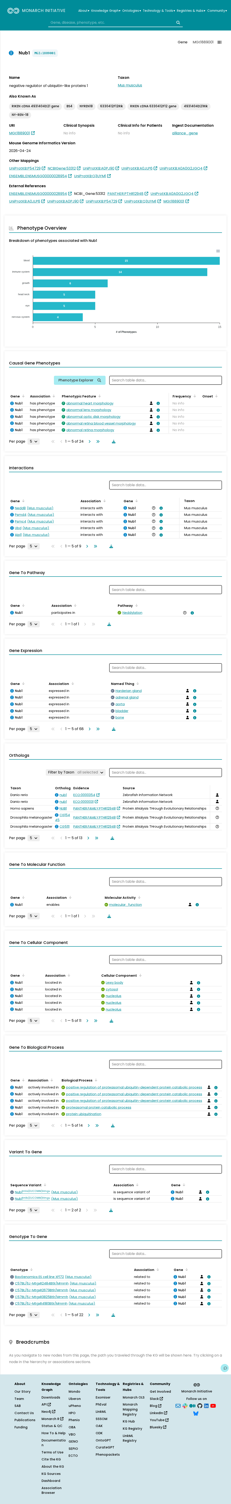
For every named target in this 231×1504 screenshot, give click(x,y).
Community (217, 11)
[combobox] (115, 22)
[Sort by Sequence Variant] (44, 1184)
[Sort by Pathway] (135, 605)
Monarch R (51, 1419)
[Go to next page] (88, 441)
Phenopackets (108, 1454)
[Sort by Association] (53, 396)
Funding (21, 1427)
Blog (154, 1406)
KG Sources (51, 1473)
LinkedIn (157, 1413)
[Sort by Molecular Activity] (138, 897)
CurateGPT (105, 1447)
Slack (155, 1399)
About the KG (53, 1466)
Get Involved (160, 1391)
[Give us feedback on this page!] (225, 1368)
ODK (99, 1433)
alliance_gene (185, 133)
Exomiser (103, 1397)
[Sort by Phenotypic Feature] (99, 396)
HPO (72, 1413)
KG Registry (132, 1428)
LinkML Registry (129, 1438)
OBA (72, 1427)
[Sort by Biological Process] (95, 1080)
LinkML (101, 1411)
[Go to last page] (97, 441)
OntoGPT (103, 1440)
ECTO (73, 1455)
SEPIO (73, 1448)
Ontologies (131, 11)
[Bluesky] (195, 1413)
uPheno (75, 1406)
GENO (73, 1441)
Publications (24, 1420)
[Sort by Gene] (22, 396)
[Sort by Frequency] (193, 396)
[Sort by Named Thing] (137, 683)
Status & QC (52, 1426)
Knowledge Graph (105, 11)
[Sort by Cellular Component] (139, 975)
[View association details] (157, 403)
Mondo (74, 1391)
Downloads (51, 1397)
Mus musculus (130, 85)
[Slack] (184, 1405)
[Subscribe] (178, 1405)
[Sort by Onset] (215, 396)
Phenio (74, 1420)
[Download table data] (112, 441)
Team (19, 1399)
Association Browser (52, 1490)
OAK (99, 1426)
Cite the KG (51, 1459)
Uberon (75, 1399)
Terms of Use (52, 1452)
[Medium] (192, 1405)
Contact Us (24, 1413)
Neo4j (47, 1411)
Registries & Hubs (191, 11)
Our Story (22, 1391)
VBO (72, 1434)
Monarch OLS (134, 1397)
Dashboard (51, 1480)
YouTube (157, 1420)
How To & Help (54, 1433)
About (83, 11)
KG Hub (129, 1421)
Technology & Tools (159, 11)
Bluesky (156, 1427)
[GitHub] (199, 1405)
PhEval (101, 1404)
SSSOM (101, 1419)
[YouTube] (213, 1405)
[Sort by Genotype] (30, 1269)
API (45, 1404)
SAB (17, 1406)
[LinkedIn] (206, 1405)
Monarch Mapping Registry (130, 1409)
